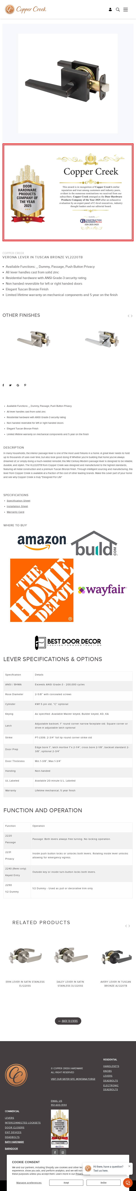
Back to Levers (70, 1020)
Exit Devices (13, 1132)
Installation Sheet (17, 506)
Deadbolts (110, 1080)
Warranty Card (15, 512)
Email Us (56, 1101)
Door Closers (14, 1127)
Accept (66, 1182)
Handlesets (111, 1066)
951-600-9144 (59, 1105)
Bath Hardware (14, 1142)
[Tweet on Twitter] (10, 385)
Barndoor (11, 1148)
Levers (107, 1076)
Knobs (107, 1071)
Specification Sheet (18, 500)
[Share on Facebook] (3, 385)
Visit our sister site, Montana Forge (73, 1079)
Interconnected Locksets (23, 1123)
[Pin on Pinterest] (25, 385)
